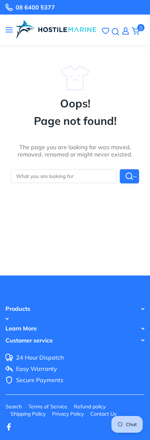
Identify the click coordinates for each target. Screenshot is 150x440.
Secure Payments (39, 380)
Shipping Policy (28, 413)
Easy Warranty (36, 369)
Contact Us (103, 413)
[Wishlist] (105, 31)
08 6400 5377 (35, 7)
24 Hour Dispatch (40, 357)
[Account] (125, 31)
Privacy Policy (68, 413)
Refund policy (90, 406)
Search (13, 406)
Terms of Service (47, 406)
